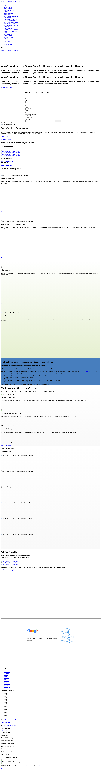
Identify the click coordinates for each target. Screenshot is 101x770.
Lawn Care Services (6, 165)
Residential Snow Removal (11, 29)
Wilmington (7, 687)
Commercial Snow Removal (11, 31)
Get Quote (7, 41)
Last (36, 96)
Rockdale (6, 682)
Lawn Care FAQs (8, 34)
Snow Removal (8, 28)
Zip (26, 103)
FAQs (5, 32)
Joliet (5, 676)
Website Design (21, 765)
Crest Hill (6, 673)
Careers (6, 11)
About (5, 5)
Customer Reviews (9, 10)
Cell (26, 107)
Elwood (6, 675)
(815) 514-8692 (8, 44)
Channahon (7, 672)
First (26, 96)
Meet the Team (8, 8)
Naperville (6, 679)
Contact (6, 38)
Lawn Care (7, 14)
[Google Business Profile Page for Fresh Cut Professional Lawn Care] (6, 731)
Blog (12, 13)
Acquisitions (7, 13)
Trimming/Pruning (9, 22)
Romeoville (7, 685)
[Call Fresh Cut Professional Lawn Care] (1, 49)
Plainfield (6, 681)
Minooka (6, 678)
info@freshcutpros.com (9, 725)
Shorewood (87, 371)
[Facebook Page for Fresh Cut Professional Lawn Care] (2, 731)
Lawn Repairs (12, 20)
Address (27, 100)
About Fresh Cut (8, 7)
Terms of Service (8, 37)
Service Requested (30, 114)
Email (27, 110)
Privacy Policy (8, 35)
